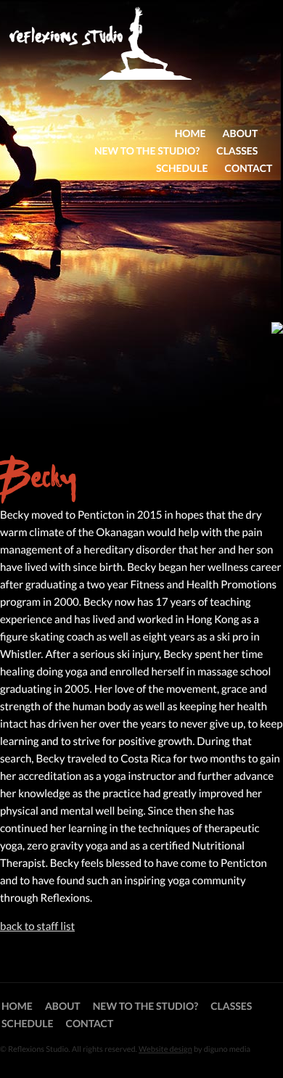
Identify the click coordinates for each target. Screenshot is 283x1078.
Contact (249, 168)
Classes (237, 150)
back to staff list (37, 926)
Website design (165, 1049)
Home (190, 133)
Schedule (182, 168)
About (240, 133)
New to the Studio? (147, 150)
